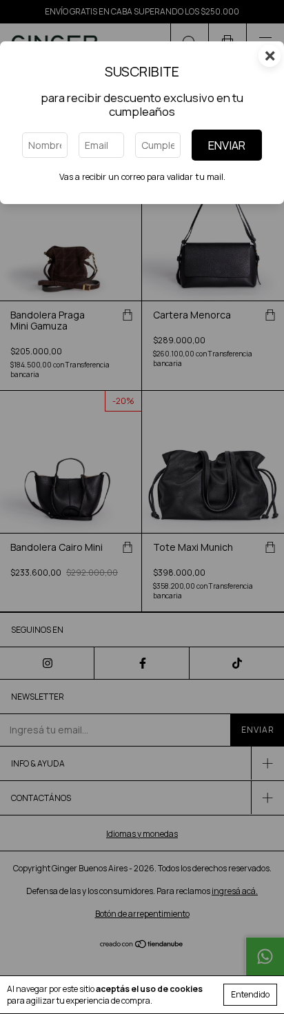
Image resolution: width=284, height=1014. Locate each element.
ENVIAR (226, 145)
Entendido (250, 994)
